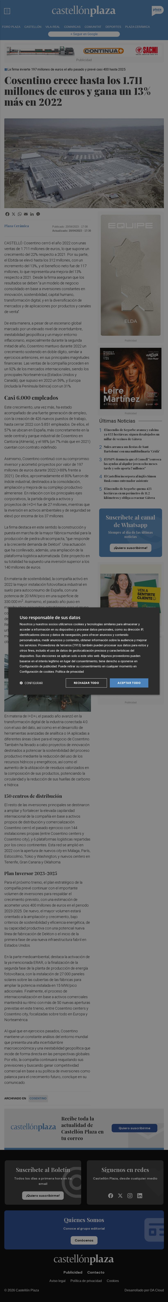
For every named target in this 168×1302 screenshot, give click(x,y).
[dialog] (84, 651)
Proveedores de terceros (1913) (59, 645)
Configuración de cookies (37, 671)
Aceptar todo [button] (129, 683)
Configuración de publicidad (38, 666)
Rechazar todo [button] (86, 683)
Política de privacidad (70, 671)
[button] (31, 682)
